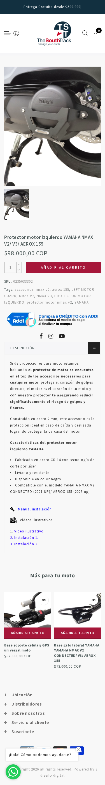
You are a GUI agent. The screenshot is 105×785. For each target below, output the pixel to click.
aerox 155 (60, 289)
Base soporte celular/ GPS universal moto (26, 648)
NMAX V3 (44, 296)
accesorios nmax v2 (32, 289)
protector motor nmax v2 (49, 302)
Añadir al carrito (27, 633)
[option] (52, 126)
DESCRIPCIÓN (22, 348)
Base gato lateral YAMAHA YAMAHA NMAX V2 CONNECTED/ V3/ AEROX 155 (76, 653)
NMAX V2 (26, 296)
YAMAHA (81, 302)
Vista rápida (43, 600)
